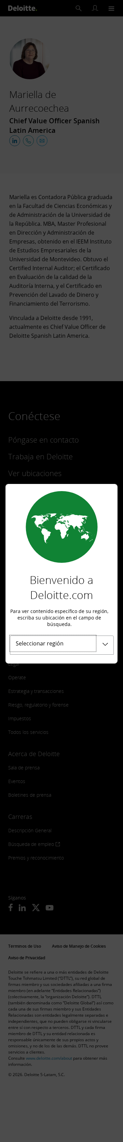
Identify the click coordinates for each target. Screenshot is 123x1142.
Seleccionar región (40, 643)
